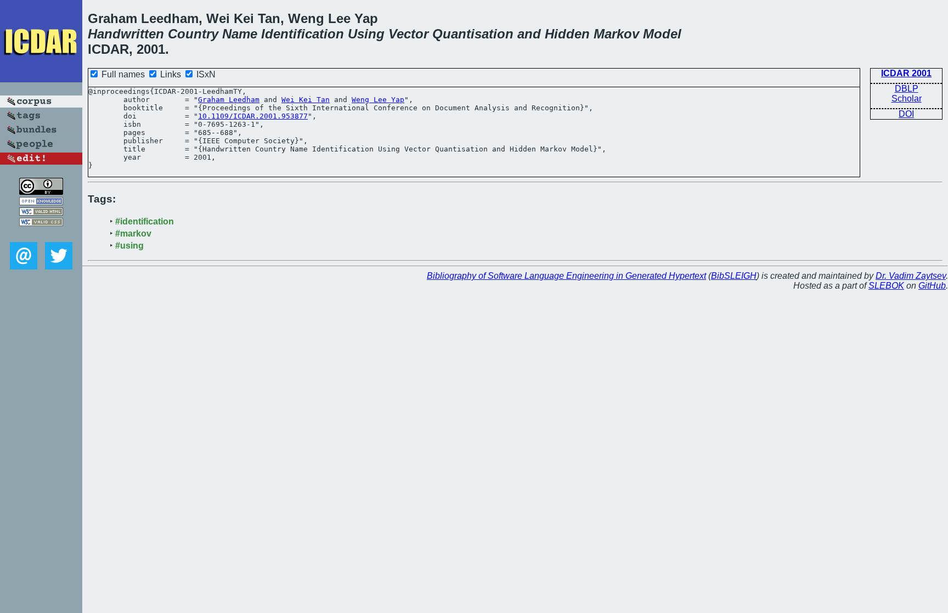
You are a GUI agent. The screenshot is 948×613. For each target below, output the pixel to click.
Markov (616, 33)
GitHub (932, 285)
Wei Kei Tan (305, 99)
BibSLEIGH (734, 275)
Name (239, 33)
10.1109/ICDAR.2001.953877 (253, 116)
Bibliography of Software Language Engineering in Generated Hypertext (566, 275)
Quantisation (473, 33)
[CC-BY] (41, 191)
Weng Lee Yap (378, 99)
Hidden (567, 33)
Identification (302, 33)
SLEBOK (886, 285)
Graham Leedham (228, 99)
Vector (408, 33)
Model (662, 33)
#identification (144, 221)
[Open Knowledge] (41, 202)
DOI (906, 114)
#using (129, 245)
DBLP (906, 88)
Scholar (906, 98)
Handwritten (126, 33)
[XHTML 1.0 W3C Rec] (41, 212)
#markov (133, 233)
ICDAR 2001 (906, 73)
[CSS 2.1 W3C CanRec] (41, 234)
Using (366, 33)
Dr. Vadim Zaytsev (911, 275)
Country (193, 33)
